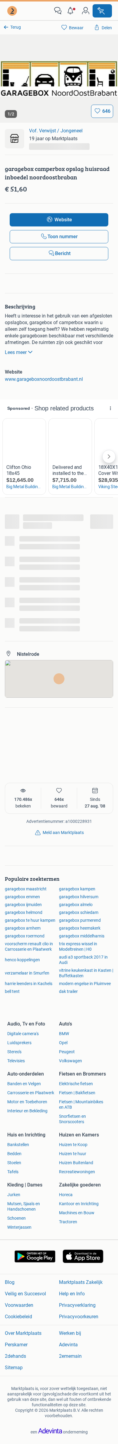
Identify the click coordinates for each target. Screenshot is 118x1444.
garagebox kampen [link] (77, 888)
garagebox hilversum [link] (78, 896)
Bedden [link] (14, 1153)
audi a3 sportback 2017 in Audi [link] (83, 960)
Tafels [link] (12, 1171)
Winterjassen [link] (19, 1227)
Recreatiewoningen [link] (77, 1171)
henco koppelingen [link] (22, 959)
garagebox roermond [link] (24, 936)
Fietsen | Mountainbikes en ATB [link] (81, 1104)
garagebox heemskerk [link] (79, 928)
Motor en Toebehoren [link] (27, 1101)
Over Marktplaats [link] (23, 1333)
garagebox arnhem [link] (23, 928)
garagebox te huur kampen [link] (30, 920)
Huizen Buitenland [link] (76, 1162)
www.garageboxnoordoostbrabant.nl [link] (44, 379)
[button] (72, 10)
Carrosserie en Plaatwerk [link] (30, 1092)
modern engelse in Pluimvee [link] (85, 983)
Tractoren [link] (68, 1221)
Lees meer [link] (16, 352)
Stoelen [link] (14, 1162)
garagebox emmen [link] (22, 896)
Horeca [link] (66, 1194)
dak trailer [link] (68, 991)
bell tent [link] (12, 991)
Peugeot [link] (67, 1051)
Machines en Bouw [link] (76, 1212)
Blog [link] (10, 1282)
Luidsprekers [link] (19, 1042)
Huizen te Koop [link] (73, 1144)
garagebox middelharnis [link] (81, 936)
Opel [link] (63, 1042)
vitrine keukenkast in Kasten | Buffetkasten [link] (86, 973)
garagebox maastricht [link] (26, 888)
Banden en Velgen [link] (24, 1083)
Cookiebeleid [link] (18, 1316)
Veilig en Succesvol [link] (25, 1294)
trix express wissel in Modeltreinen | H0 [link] (78, 946)
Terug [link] (15, 27)
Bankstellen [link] (18, 1144)
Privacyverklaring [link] (77, 1305)
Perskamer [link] (16, 1345)
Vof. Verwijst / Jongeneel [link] (56, 131)
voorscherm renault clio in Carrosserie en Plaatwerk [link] (29, 946)
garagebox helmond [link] (23, 912)
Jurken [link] (13, 1194)
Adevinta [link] (68, 1345)
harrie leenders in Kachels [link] (28, 983)
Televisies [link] (16, 1060)
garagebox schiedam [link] (78, 912)
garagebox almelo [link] (76, 904)
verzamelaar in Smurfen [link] (27, 973)
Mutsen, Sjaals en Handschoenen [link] (23, 1206)
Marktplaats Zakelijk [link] (81, 1282)
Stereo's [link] (14, 1051)
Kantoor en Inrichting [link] (79, 1203)
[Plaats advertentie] (102, 10)
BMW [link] (64, 1033)
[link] (12, 10)
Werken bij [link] (70, 1333)
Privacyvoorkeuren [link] (78, 1316)
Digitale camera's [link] (23, 1033)
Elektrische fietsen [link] (76, 1083)
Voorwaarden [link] (19, 1305)
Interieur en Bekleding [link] (27, 1110)
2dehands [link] (15, 1356)
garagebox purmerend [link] (80, 920)
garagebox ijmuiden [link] (23, 904)
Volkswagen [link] (70, 1060)
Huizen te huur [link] (72, 1153)
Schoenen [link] (16, 1218)
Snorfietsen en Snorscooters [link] (72, 1119)
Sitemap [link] (14, 1367)
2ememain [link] (70, 1356)
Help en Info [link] (72, 1294)
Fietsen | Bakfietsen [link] (77, 1092)
